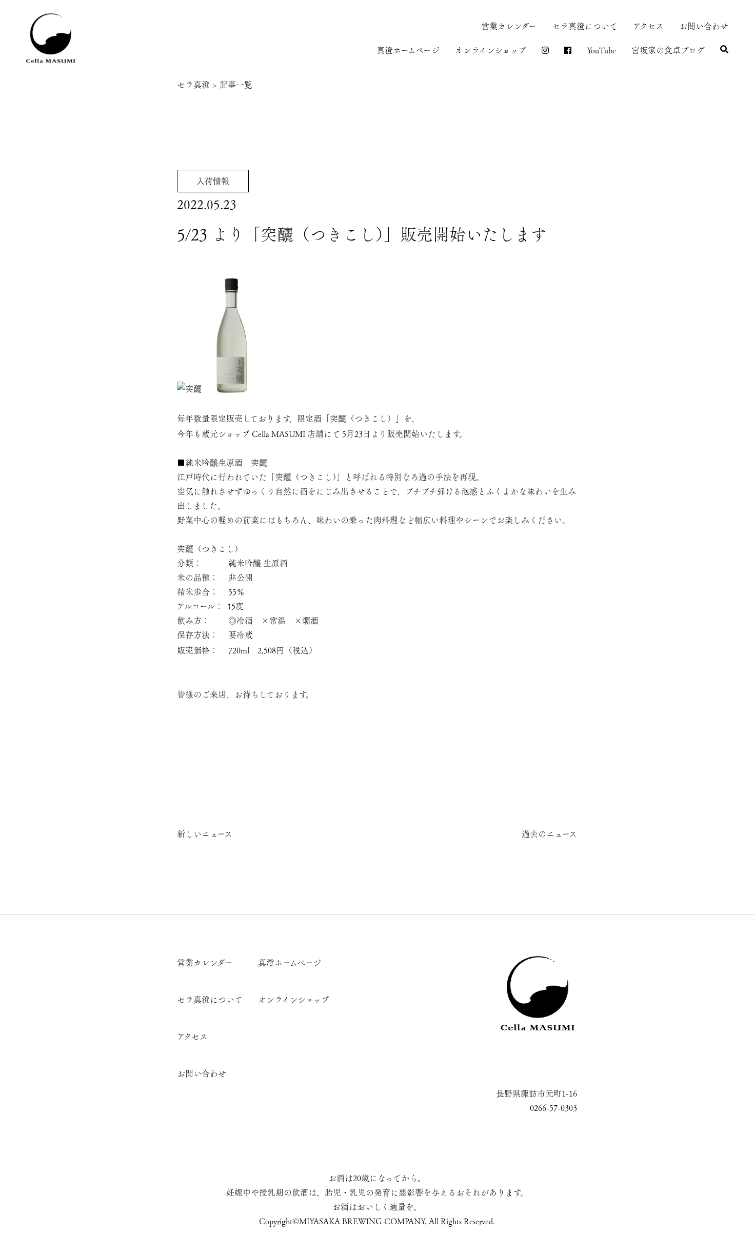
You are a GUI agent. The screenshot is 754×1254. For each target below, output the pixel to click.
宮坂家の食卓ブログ (668, 50)
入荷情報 (212, 181)
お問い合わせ (703, 26)
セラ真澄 (193, 85)
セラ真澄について (585, 26)
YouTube (601, 50)
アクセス (648, 26)
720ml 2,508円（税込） (272, 650)
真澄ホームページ (408, 50)
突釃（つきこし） (362, 418)
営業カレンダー (509, 26)
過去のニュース (549, 834)
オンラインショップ (490, 50)
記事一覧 (236, 85)
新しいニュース (204, 834)
